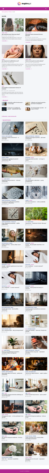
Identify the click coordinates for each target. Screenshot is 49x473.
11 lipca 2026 (5, 418)
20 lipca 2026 (28, 247)
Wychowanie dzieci (32, 371)
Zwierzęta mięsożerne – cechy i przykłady (35, 201)
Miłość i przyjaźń (5, 328)
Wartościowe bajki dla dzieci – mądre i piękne (36, 373)
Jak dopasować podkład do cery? (10, 61)
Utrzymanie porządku (31, 328)
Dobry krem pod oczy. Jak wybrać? (34, 61)
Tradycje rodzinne (8, 136)
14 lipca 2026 (28, 354)
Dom (2, 178)
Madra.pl (27, 471)
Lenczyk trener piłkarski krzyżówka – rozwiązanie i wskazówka (11, 202)
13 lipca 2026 (28, 374)
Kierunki (3, 157)
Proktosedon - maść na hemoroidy (9, 116)
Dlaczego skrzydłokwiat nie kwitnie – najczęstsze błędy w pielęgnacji (11, 352)
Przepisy (29, 178)
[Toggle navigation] (3, 8)
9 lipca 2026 (28, 461)
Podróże (7, 157)
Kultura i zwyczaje (5, 243)
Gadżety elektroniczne (29, 136)
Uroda (6, 32)
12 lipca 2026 (5, 397)
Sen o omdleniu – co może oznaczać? (34, 266)
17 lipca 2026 (5, 311)
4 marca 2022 (5, 36)
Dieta (26, 178)
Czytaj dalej (4, 40)
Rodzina (3, 136)
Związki (11, 307)
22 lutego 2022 (29, 37)
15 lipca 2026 (5, 354)
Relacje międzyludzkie (6, 307)
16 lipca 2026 (5, 331)
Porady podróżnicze (9, 371)
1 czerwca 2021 (5, 90)
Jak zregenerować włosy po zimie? (11, 34)
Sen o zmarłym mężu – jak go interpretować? (12, 330)
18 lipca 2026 (5, 289)
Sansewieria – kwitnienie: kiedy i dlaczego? (35, 223)
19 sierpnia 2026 (5, 247)
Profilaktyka (27, 157)
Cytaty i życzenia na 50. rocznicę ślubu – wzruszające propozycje (34, 438)
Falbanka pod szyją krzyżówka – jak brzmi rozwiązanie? (38, 103)
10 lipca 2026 (28, 440)
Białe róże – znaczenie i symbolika (10, 458)
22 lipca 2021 (5, 62)
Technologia (37, 136)
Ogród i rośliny (7, 178)
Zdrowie (29, 32)
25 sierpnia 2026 (5, 140)
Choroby (27, 200)
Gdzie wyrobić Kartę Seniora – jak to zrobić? (35, 394)
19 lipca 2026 (5, 268)
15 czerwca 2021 (29, 62)
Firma (3, 393)
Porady (3, 32)
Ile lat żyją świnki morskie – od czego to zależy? (38, 108)
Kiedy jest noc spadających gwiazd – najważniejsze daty (14, 108)
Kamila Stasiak (11, 36)
